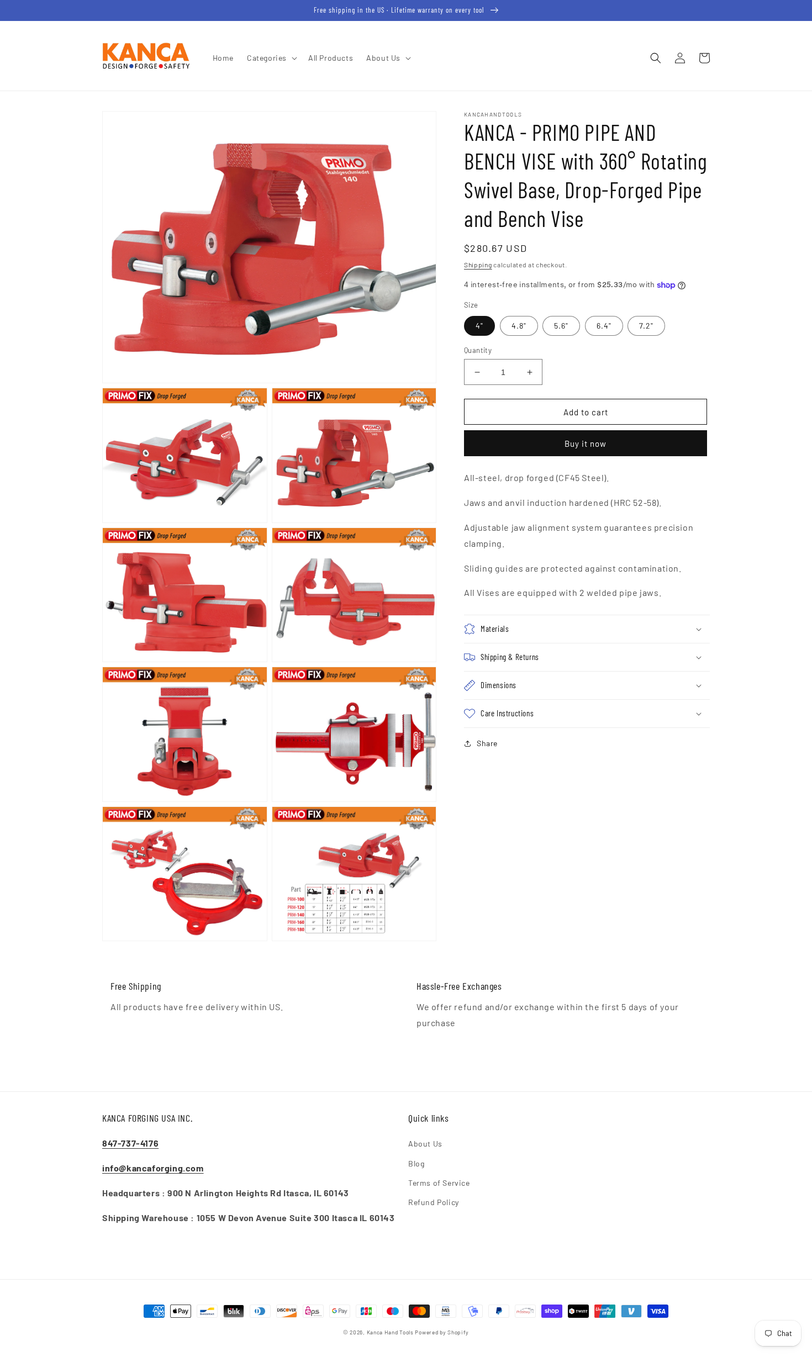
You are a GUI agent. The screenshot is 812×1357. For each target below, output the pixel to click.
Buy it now (586, 443)
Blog (416, 1163)
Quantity (478, 350)
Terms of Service (439, 1182)
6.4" (604, 325)
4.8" (519, 325)
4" (479, 325)
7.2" (646, 325)
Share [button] (487, 743)
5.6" (561, 325)
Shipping (478, 264)
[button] (271, 58)
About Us (425, 1143)
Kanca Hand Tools (390, 1332)
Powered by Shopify (442, 1332)
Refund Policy (433, 1202)
